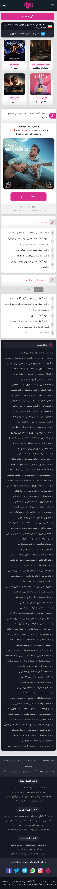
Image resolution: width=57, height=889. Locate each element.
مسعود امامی (27, 682)
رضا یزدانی (18, 491)
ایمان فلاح (17, 416)
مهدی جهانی (27, 709)
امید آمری (36, 379)
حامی (32, 464)
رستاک (48, 485)
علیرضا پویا (15, 576)
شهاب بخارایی (11, 533)
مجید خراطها (45, 639)
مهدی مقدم (29, 714)
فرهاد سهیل (45, 608)
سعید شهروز (19, 507)
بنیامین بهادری (18, 432)
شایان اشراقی (28, 533)
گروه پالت (17, 624)
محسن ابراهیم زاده (42, 645)
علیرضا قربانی (12, 586)
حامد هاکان (16, 459)
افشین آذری (18, 374)
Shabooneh (35, 134)
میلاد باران (31, 730)
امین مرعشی (16, 411)
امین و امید (45, 416)
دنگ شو (36, 480)
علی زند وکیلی (16, 560)
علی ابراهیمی (45, 554)
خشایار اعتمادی (14, 475)
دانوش (47, 480)
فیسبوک (9, 870)
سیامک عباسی (15, 512)
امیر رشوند (16, 390)
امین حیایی (18, 406)
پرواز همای (33, 443)
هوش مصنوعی (47, 760)
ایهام (32, 422)
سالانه (18, 289)
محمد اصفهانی (44, 655)
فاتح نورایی (28, 592)
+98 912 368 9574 (46, 772)
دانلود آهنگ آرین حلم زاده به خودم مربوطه (29, 233)
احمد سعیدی (45, 369)
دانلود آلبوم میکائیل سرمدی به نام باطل (28, 853)
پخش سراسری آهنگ (12, 760)
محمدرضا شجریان (43, 666)
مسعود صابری (26, 693)
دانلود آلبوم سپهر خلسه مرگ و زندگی (28, 849)
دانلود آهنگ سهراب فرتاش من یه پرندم (28, 787)
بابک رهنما (28, 427)
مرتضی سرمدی (44, 682)
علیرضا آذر (46, 576)
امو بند (47, 379)
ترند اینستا (30, 760)
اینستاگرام (40, 870)
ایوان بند (21, 422)
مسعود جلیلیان (44, 687)
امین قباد (30, 411)
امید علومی (17, 385)
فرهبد (32, 608)
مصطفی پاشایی (16, 698)
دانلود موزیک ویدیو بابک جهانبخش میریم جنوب (28, 829)
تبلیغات (28, 766)
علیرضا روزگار (27, 581)
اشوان (31, 374)
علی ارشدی (30, 554)
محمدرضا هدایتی (26, 671)
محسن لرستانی (28, 650)
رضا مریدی (26, 130)
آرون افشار (31, 358)
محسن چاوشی (22, 645)
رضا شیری (11, 485)
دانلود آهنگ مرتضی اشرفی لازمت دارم (32, 256)
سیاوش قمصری (43, 517)
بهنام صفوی (31, 438)
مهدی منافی (14, 714)
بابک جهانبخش (44, 427)
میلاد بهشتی (17, 730)
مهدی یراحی (45, 719)
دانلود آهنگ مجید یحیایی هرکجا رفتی (32, 250)
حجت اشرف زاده (44, 470)
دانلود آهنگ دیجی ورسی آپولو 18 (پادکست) (29, 298)
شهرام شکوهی (43, 544)
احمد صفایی (17, 369)
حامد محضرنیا (31, 459)
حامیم (23, 464)
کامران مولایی (44, 618)
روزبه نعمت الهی (29, 496)
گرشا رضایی (45, 624)
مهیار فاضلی (27, 724)
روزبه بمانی (46, 496)
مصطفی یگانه (44, 703)
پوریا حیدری (18, 443)
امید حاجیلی (45, 385)
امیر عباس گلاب (44, 395)
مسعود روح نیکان (25, 687)
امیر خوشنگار (31, 390)
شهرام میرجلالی (25, 544)
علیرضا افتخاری (31, 576)
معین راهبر (29, 703)
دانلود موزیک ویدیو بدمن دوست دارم (28, 825)
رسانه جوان (28, 5)
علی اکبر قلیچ (45, 560)
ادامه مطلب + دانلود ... (28, 197)
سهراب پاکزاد (32, 512)
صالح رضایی (45, 549)
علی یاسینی (13, 570)
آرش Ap (38, 353)
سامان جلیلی (45, 507)
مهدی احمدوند (44, 709)
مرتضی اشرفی (44, 677)
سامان (18, 501)
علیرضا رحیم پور (44, 581)
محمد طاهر (10, 655)
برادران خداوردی (36, 432)
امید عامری (31, 385)
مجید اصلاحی (10, 634)
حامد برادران (22, 454)
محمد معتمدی (12, 661)
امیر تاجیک (46, 390)
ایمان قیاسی (45, 422)
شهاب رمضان (45, 539)
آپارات (48, 870)
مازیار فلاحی (33, 629)
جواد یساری (45, 454)
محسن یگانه (45, 650)
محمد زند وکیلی (26, 655)
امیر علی (14, 395)
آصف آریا (19, 358)
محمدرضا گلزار (44, 671)
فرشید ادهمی (26, 602)
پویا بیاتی (46, 448)
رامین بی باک (14, 480)
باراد (49, 432)
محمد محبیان (29, 661)
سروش (32, 507)
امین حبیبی (32, 406)
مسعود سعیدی (44, 693)
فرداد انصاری (45, 597)
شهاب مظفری (28, 539)
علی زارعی (30, 560)
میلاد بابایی (45, 730)
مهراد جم (15, 719)
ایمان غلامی (31, 416)
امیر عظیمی (27, 395)
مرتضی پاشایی (27, 677)
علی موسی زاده (44, 570)
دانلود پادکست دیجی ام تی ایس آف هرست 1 (28, 792)
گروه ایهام (31, 624)
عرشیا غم (24, 549)
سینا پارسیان (45, 523)
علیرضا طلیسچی (44, 586)
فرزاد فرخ (31, 597)
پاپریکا (18, 438)
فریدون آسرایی (44, 613)
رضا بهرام (36, 485)
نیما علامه (38, 740)
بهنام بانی (46, 438)
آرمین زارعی (46, 358)
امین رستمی (45, 411)
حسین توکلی (27, 470)
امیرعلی (14, 400)
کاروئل (12, 613)
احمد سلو (31, 369)
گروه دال (47, 629)
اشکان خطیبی (44, 374)
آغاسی (8, 358)
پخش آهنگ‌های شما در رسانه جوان (25, 33)
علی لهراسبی (27, 565)
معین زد (16, 703)
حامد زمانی (46, 459)
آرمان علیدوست (24, 353)
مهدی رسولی (12, 709)
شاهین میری (45, 533)
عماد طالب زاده (44, 592)
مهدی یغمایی (29, 719)
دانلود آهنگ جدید (39, 130)
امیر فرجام (46, 400)
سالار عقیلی (30, 501)
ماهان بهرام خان (43, 634)
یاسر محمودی (44, 746)
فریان (22, 608)
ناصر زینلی (14, 735)
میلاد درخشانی (44, 735)
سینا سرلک (46, 528)
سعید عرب (46, 512)
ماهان (8, 629)
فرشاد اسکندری (43, 602)
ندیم (48, 740)
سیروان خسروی (25, 517)
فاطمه (16, 592)
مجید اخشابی (26, 634)
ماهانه (28, 289)
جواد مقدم (19, 448)
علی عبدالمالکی (44, 565)
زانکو (15, 496)
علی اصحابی (15, 554)
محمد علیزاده (45, 661)
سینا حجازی (30, 523)
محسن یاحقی (12, 650)
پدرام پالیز (46, 443)
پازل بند (7, 438)
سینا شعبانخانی (29, 528)
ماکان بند (19, 629)
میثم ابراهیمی (10, 724)
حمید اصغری (11, 470)
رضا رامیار (24, 485)
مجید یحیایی (13, 639)
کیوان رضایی (13, 618)
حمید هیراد (30, 475)
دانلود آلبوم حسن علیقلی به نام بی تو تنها (28, 845)
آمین (48, 363)
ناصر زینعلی (28, 735)
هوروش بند (24, 740)
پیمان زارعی (33, 448)
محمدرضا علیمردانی (22, 666)
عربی (34, 549)
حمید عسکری (45, 475)
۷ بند (48, 353)
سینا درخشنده (14, 523)
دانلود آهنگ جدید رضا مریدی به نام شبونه (27, 116)
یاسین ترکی (29, 746)
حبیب (13, 464)
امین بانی (46, 406)
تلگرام (24, 870)
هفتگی (38, 289)
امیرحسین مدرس (29, 400)
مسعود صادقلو (44, 698)
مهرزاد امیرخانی (44, 724)
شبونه (25, 16)
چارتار (34, 454)
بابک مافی (14, 427)
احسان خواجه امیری (16, 363)
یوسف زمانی (14, 746)
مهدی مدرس (45, 714)
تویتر (16, 870)
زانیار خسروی (45, 501)
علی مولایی (28, 570)
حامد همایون (45, 464)
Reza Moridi (22, 134)
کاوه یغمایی (28, 618)
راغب (26, 480)
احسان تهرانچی (35, 363)
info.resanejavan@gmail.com (20, 772)
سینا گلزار (14, 528)
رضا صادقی (46, 491)
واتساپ (32, 870)
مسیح (30, 698)
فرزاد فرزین (18, 597)
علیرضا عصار (27, 586)
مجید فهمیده (29, 639)
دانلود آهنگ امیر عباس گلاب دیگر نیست (31, 333)
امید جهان (23, 379)
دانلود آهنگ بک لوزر (40, 315)
